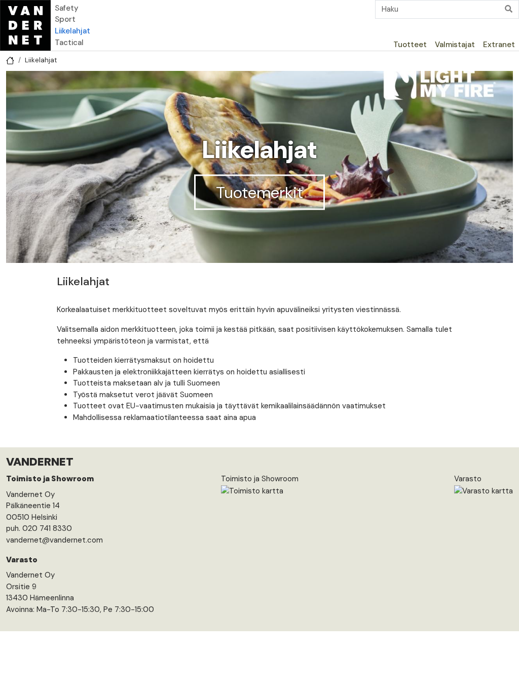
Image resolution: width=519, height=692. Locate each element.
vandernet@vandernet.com (54, 540)
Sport (65, 19)
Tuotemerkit (259, 192)
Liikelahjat (72, 31)
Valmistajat (455, 45)
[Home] (25, 25)
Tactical (69, 42)
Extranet (499, 45)
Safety (67, 8)
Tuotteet (410, 45)
